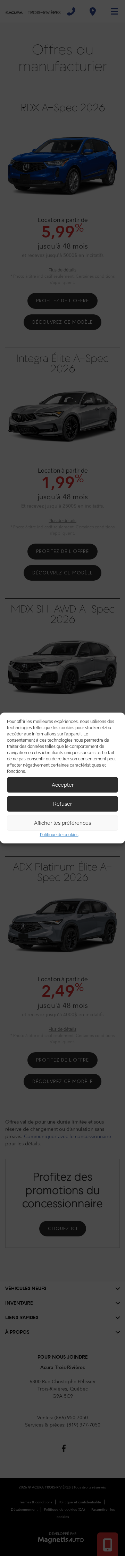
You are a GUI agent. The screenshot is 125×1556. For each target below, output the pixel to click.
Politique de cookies (59, 834)
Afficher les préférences (62, 823)
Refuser (62, 804)
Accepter (63, 785)
